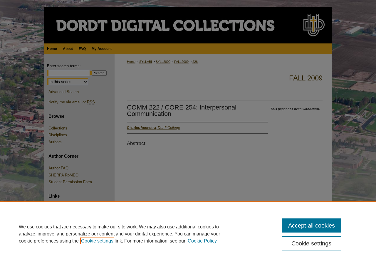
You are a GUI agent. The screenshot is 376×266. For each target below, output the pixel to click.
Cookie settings (97, 240)
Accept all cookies (311, 225)
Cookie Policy (202, 240)
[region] (188, 233)
